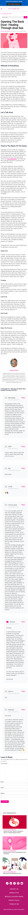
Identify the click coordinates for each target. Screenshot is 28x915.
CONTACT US (14, 889)
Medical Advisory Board (14, 896)
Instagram (18, 883)
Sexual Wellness (7, 13)
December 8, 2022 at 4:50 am (13, 693)
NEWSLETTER (14, 893)
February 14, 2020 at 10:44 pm (13, 399)
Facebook (7, 883)
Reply (23, 398)
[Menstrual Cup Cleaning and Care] (15, 864)
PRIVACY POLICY (14, 900)
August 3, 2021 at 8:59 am (13, 448)
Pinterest (14, 883)
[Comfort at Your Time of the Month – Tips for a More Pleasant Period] (15, 822)
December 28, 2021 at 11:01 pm (14, 470)
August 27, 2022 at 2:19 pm (13, 506)
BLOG (2, 13)
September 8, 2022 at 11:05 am (12, 623)
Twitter (11, 883)
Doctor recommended (9, 829)
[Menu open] (1, 8)
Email (2, 787)
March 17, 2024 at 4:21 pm (13, 711)
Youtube (22, 883)
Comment (4, 763)
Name (2, 781)
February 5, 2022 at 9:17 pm (13, 488)
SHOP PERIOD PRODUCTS (14, 4)
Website (3, 793)
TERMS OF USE (14, 904)
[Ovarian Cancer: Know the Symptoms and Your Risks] (15, 843)
